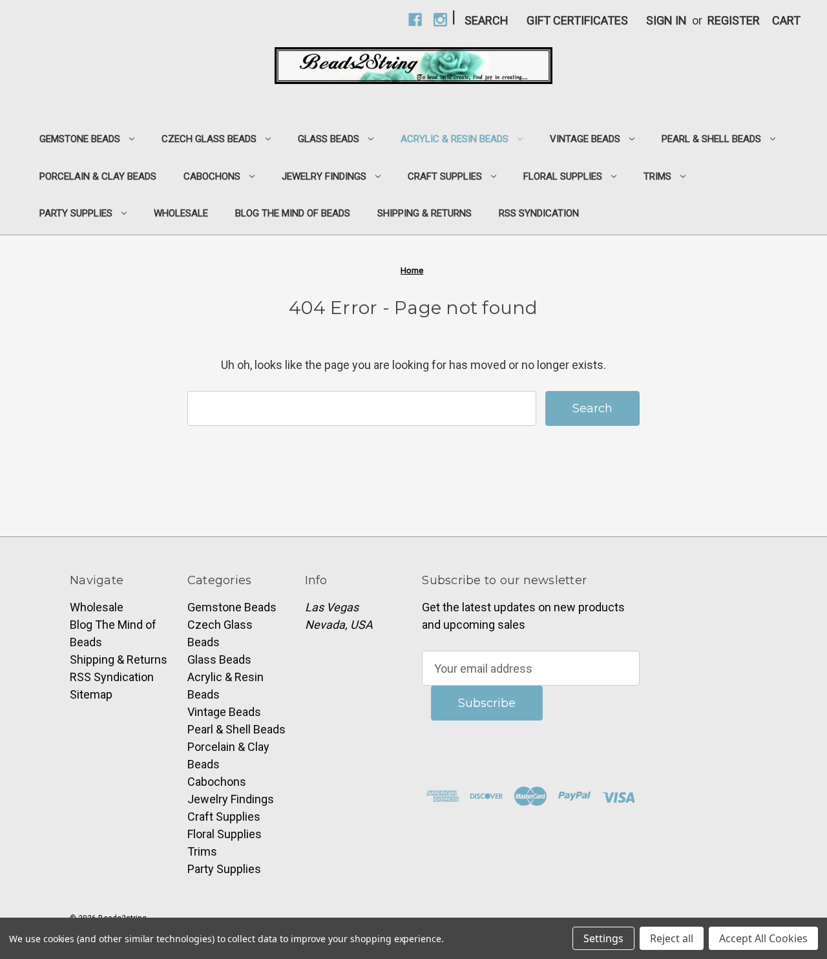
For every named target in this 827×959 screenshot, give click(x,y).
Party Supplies (75, 213)
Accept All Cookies (763, 938)
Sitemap (91, 694)
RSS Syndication (539, 213)
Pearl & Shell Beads (711, 139)
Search (486, 20)
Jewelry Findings (324, 176)
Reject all (671, 938)
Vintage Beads (585, 139)
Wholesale (181, 213)
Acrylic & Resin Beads (454, 139)
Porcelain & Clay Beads (97, 176)
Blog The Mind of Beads (292, 213)
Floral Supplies (562, 176)
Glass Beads (328, 139)
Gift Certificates (577, 20)
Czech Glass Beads (209, 139)
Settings (603, 938)
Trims (657, 176)
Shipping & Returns (424, 213)
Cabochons (211, 176)
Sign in (666, 20)
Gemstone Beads (79, 139)
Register (733, 20)
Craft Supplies (445, 176)
